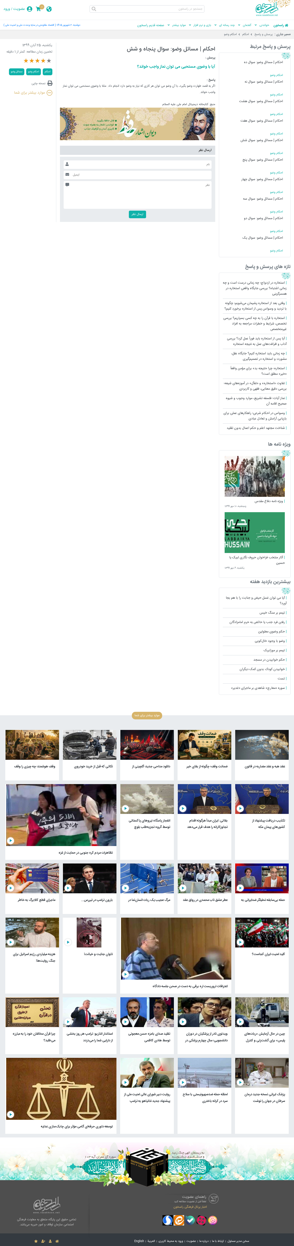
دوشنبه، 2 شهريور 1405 (68, 25)
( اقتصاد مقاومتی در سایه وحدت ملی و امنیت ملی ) (29, 25)
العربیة (151, 1241)
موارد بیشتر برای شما (29, 93)
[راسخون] (273, 15)
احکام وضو (230, 34)
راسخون (278, 25)
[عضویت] (43, 1241)
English (139, 1241)
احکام (245, 34)
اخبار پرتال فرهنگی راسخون (190, 1206)
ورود (6, 9)
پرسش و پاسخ (263, 34)
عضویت (19, 9)
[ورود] (50, 1241)
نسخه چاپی (38, 83)
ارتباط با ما (218, 1241)
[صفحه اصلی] (57, 1241)
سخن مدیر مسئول (238, 1241)
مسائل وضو (17, 72)
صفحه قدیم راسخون (150, 25)
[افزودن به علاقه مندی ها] (36, 1241)
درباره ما (204, 1241)
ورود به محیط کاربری (170, 1241)
